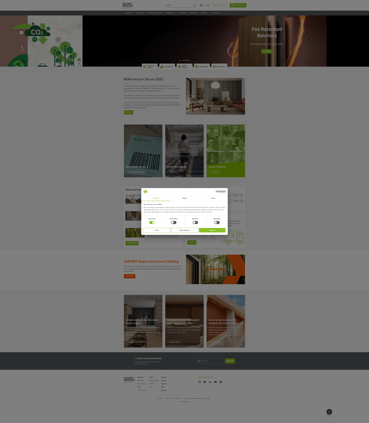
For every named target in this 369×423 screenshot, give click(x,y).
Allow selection (184, 230)
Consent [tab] (156, 198)
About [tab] (213, 198)
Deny (157, 230)
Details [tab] (184, 198)
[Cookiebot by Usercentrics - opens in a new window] (217, 191)
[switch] (173, 222)
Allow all (212, 230)
